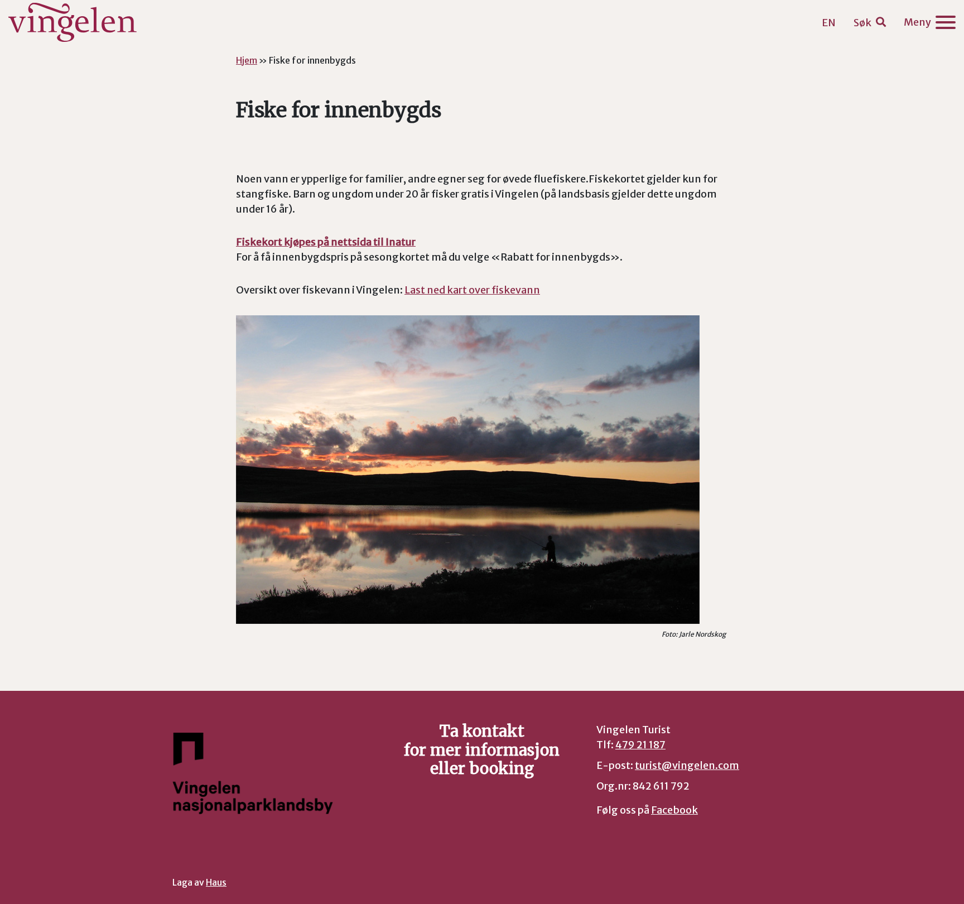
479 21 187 (640, 744)
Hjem (246, 60)
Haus (216, 882)
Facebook (674, 810)
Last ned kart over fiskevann (472, 289)
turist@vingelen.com (687, 765)
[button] (870, 23)
